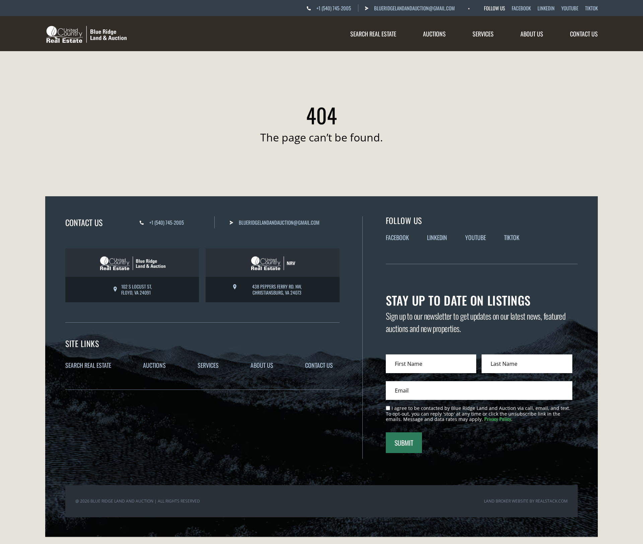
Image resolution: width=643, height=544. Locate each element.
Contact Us (584, 33)
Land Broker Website (506, 501)
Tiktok (591, 8)
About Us (531, 33)
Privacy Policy (497, 418)
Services (483, 33)
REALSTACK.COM (551, 501)
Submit (404, 443)
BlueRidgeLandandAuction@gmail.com (414, 8)
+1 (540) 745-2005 (333, 8)
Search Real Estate (373, 33)
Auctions (434, 33)
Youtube (569, 8)
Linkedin (546, 8)
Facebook (521, 8)
